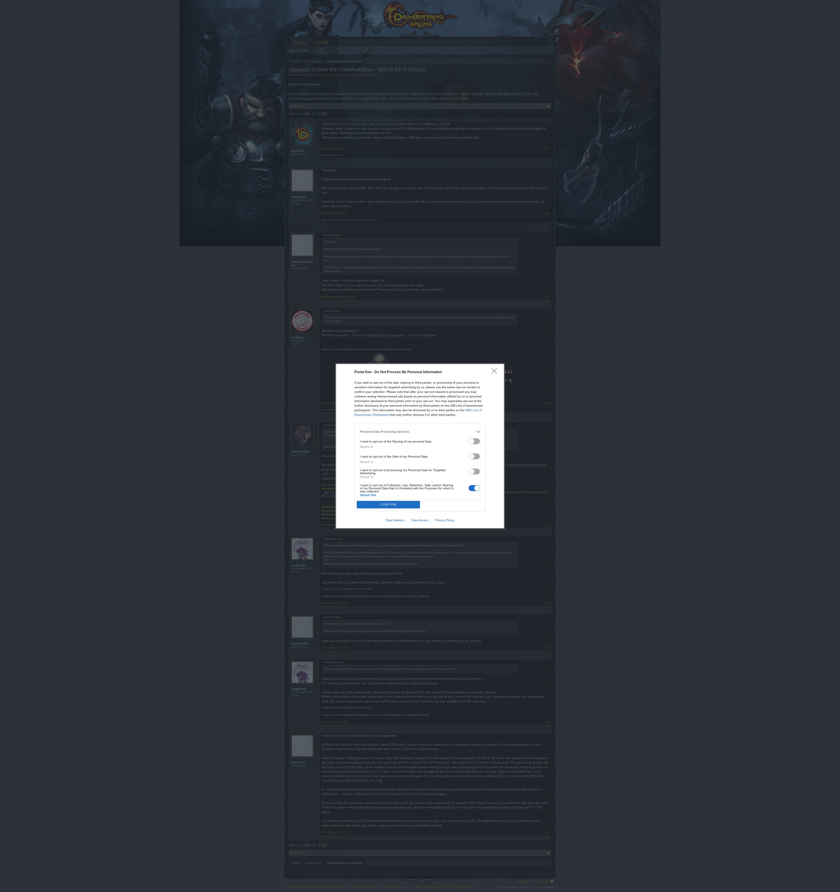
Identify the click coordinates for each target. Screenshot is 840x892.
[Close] (496, 372)
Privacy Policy (444, 520)
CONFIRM (388, 504)
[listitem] (420, 431)
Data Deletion (395, 520)
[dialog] (420, 446)
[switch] (474, 441)
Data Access (420, 520)
